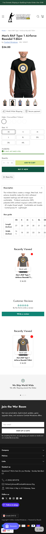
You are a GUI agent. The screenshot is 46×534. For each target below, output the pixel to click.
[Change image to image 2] (12, 103)
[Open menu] (3, 16)
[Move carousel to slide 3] (23, 395)
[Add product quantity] (12, 162)
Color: (12, 117)
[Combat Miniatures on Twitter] (6, 499)
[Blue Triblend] (19, 121)
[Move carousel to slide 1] (20, 395)
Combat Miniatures (11, 42)
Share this (9, 177)
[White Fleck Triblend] (24, 121)
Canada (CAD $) (11, 516)
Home (4, 31)
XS (8, 132)
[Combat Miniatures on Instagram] (13, 499)
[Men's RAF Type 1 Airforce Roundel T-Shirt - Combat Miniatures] (23, 75)
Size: (5, 127)
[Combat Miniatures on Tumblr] (17, 499)
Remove (32, 254)
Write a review (23, 314)
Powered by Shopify (34, 520)
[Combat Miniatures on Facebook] (3, 499)
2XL (37, 137)
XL (23, 137)
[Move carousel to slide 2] (22, 395)
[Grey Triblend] (9, 121)
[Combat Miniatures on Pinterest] (10, 499)
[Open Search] (38, 16)
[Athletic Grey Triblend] (14, 121)
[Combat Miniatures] (20, 16)
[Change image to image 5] (35, 103)
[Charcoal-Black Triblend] (4, 121)
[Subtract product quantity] (4, 162)
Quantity (5, 158)
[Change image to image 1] (5, 103)
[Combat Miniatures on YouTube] (20, 499)
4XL (23, 142)
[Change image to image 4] (28, 103)
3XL (8, 142)
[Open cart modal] (42, 16)
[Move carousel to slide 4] (25, 395)
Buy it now (23, 169)
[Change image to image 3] (20, 103)
